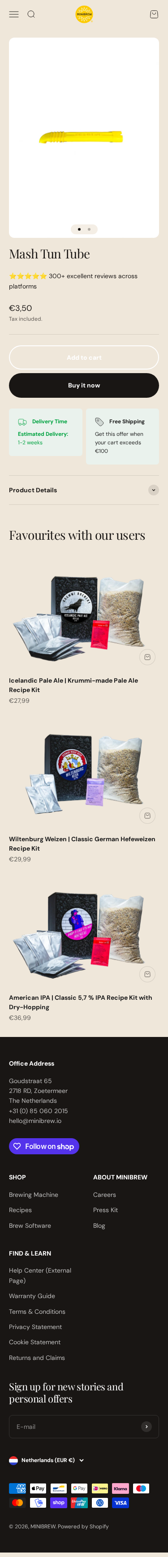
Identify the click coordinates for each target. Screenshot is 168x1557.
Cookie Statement (34, 1342)
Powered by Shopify (83, 1526)
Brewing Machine (33, 1195)
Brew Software (30, 1226)
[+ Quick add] (147, 657)
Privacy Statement (35, 1327)
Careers (104, 1195)
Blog (99, 1226)
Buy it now (84, 385)
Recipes (20, 1210)
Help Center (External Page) (40, 1275)
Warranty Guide (32, 1296)
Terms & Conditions (37, 1312)
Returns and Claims (37, 1358)
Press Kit (105, 1210)
